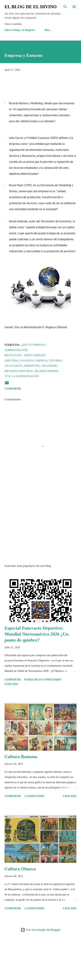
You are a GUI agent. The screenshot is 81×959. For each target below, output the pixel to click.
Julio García (14, 365)
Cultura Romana (21, 756)
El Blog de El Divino (31, 6)
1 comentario (34, 796)
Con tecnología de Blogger (43, 929)
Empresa (41, 360)
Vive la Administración (22, 376)
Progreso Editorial (19, 371)
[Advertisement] (40, 526)
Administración (16, 350)
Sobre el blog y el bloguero (20, 30)
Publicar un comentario (42, 679)
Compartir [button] (13, 388)
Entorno (55, 360)
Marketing (32, 365)
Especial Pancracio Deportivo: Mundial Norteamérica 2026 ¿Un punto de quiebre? (36, 634)
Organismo (49, 365)
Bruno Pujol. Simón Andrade (25, 355)
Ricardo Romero (46, 371)
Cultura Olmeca (20, 868)
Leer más (11, 684)
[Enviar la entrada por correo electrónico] (7, 384)
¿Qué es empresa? (33, 344)
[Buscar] (65, 6)
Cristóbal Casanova (19, 360)
